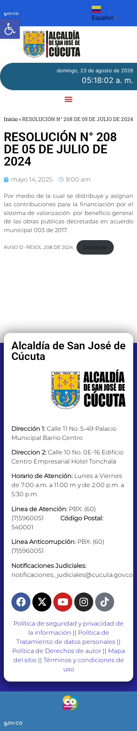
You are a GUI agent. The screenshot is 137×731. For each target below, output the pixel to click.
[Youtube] (62, 602)
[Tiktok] (104, 602)
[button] (10, 29)
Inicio (11, 119)
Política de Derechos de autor (56, 651)
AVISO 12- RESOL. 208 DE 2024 (38, 247)
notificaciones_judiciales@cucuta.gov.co (72, 574)
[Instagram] (83, 602)
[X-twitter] (41, 602)
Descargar (95, 247)
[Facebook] (20, 602)
